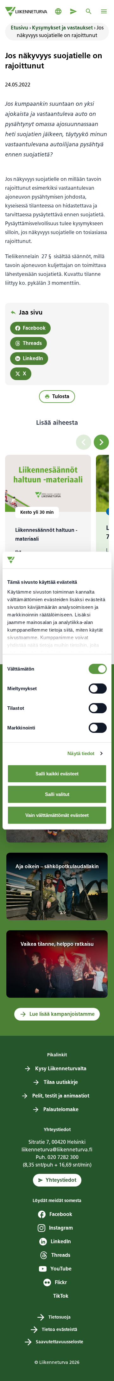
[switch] (98, 688)
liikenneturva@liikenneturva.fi (57, 1150)
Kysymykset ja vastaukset (62, 28)
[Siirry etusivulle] (26, 11)
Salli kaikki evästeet (57, 773)
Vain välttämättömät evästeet (57, 815)
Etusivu (19, 28)
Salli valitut (57, 794)
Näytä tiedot (80, 753)
